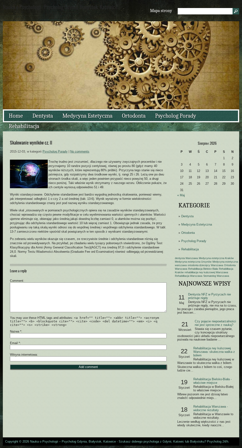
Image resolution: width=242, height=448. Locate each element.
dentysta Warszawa (186, 258)
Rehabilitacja (24, 126)
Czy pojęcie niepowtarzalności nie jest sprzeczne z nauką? (215, 323)
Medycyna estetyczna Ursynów (193, 261)
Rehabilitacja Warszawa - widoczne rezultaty (210, 408)
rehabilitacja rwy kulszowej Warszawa (206, 272)
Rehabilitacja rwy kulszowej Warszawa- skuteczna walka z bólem (214, 351)
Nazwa (15, 331)
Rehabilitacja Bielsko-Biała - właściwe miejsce (212, 380)
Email (15, 343)
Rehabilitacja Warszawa (188, 275)
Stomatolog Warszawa (216, 275)
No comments (79, 151)
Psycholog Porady (175, 115)
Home (16, 115)
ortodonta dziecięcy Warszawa (205, 265)
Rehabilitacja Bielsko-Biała (203, 268)
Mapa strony (161, 10)
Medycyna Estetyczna (87, 115)
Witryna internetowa (23, 354)
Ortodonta (134, 115)
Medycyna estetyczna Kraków (216, 258)
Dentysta (42, 115)
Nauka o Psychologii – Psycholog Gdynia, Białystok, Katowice (73, 441)
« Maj (181, 195)
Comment (16, 280)
